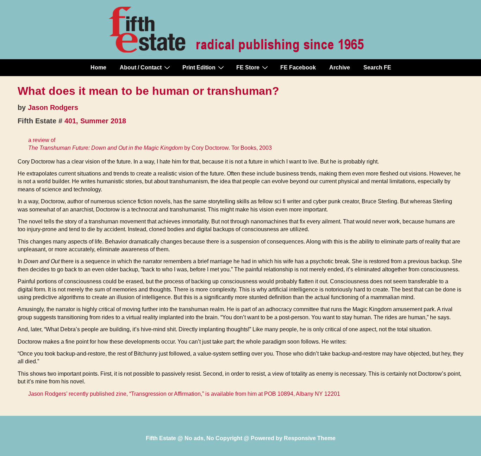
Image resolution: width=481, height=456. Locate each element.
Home (98, 67)
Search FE (377, 67)
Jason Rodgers (53, 107)
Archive (339, 67)
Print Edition (198, 67)
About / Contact (141, 67)
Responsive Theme (310, 438)
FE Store (248, 67)
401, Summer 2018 (95, 121)
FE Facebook (298, 67)
